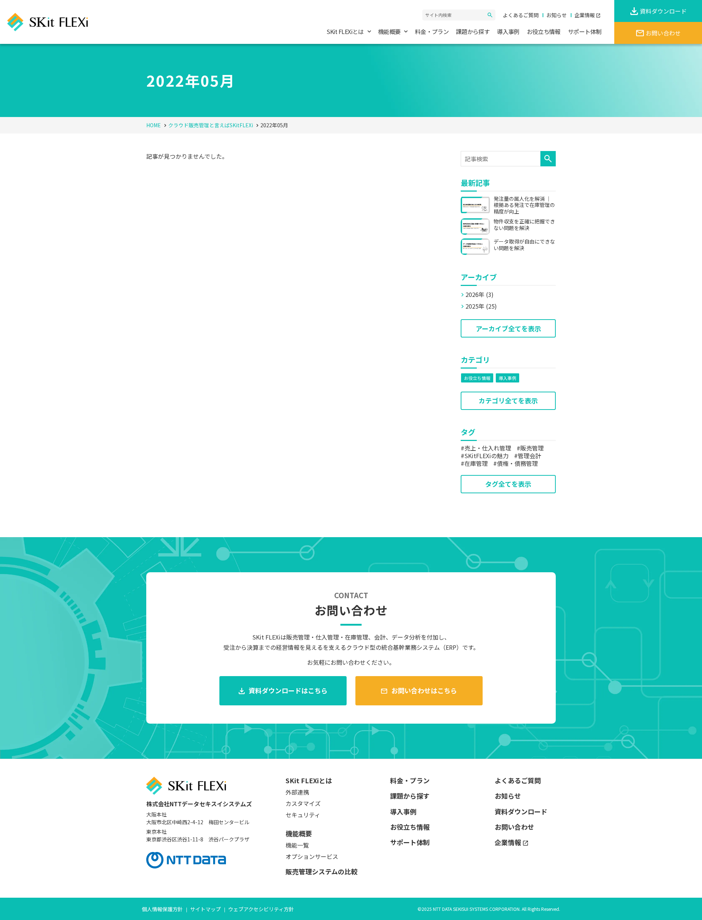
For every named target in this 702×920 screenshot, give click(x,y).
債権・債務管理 (517, 463)
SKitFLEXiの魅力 (486, 455)
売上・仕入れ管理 (487, 448)
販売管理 (532, 448)
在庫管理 (476, 463)
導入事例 (507, 378)
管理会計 (529, 455)
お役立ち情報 (477, 378)
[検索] (548, 158)
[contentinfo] (351, 839)
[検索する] (489, 15)
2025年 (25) (481, 306)
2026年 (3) (479, 294)
